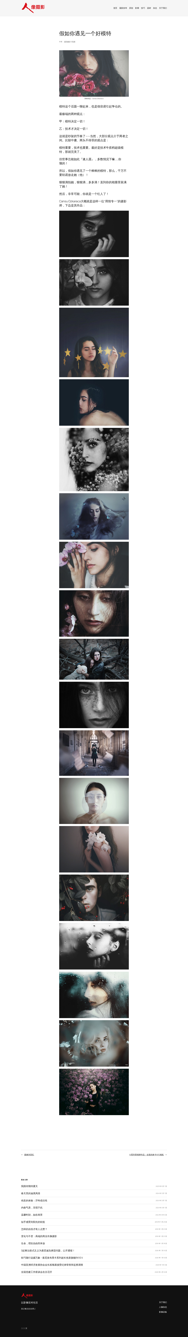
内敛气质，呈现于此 (32, 1207)
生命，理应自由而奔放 (33, 1243)
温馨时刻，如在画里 (32, 1214)
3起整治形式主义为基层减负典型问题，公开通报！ (48, 1250)
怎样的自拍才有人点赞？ (34, 1229)
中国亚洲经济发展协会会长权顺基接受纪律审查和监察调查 (52, 1264)
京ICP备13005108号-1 (28, 1309)
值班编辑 (67, 42)
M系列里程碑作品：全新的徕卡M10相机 (146, 1154)
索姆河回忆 (29, 1154)
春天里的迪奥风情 (30, 1193)
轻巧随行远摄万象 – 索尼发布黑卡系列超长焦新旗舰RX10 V (52, 1257)
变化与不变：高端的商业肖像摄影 (39, 1236)
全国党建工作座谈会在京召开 (36, 1272)
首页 (115, 8)
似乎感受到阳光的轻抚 (33, 1222)
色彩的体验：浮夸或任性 (34, 1200)
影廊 (73, 42)
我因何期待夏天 (29, 1186)
